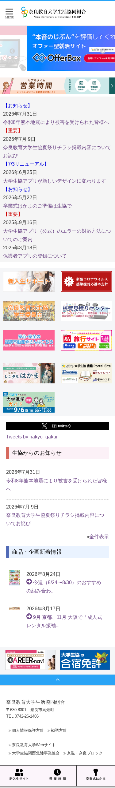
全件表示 (99, 536)
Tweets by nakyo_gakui (31, 436)
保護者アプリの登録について (35, 256)
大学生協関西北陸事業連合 (36, 753)
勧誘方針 (59, 730)
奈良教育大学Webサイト (34, 744)
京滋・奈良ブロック (85, 753)
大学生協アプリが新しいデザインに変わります (54, 181)
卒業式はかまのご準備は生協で (37, 205)
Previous (12, 51)
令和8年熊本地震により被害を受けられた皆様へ (56, 122)
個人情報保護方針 (28, 730)
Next (103, 51)
